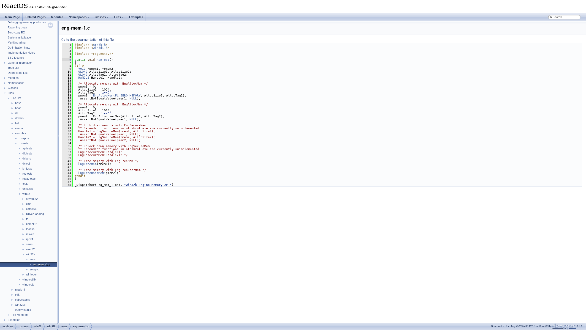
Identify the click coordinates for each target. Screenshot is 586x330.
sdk (17, 294)
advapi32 (32, 199)
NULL (133, 98)
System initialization (20, 37)
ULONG (82, 71)
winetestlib (29, 279)
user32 (30, 249)
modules (20, 133)
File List (16, 98)
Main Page (12, 17)
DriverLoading (35, 214)
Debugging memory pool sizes (27, 22)
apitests (27, 148)
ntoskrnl (20, 289)
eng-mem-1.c (41, 264)
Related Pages (35, 17)
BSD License (16, 57)
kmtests (27, 168)
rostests (23, 143)
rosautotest (29, 178)
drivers (19, 118)
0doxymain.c (23, 309)
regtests (27, 173)
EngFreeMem (87, 164)
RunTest (103, 59)
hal (17, 123)
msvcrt (30, 234)
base (18, 103)
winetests (28, 284)
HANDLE (83, 77)
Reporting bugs (17, 27)
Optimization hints (19, 47)
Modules (57, 17)
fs (27, 219)
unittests (27, 188)
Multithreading (17, 42)
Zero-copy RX (16, 32)
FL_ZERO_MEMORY (128, 95)
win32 (26, 193)
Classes (100, 17)
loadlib (30, 229)
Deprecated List (17, 72)
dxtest (26, 163)
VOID (82, 68)
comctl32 (31, 209)
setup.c (34, 269)
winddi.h (100, 48)
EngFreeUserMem (91, 173)
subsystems (22, 299)
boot (18, 108)
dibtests (27, 153)
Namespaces (78, 17)
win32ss (20, 304)
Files (117, 17)
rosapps (24, 138)
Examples (136, 17)
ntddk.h (99, 45)
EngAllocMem (103, 95)
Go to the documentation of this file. (87, 39)
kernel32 (31, 224)
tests (25, 183)
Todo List (13, 67)
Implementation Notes (21, 52)
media (19, 128)
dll (16, 113)
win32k (30, 254)
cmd (28, 204)
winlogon (32, 274)
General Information (20, 62)
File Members (19, 314)
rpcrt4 (29, 239)
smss (29, 244)
